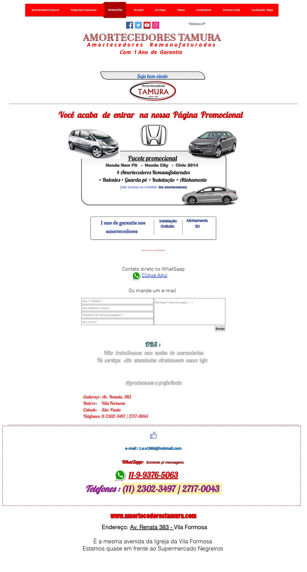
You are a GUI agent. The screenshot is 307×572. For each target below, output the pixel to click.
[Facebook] (129, 25)
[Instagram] (155, 25)
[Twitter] (138, 25)
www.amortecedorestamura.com (153, 516)
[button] (139, 10)
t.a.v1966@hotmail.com (160, 448)
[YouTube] (147, 25)
